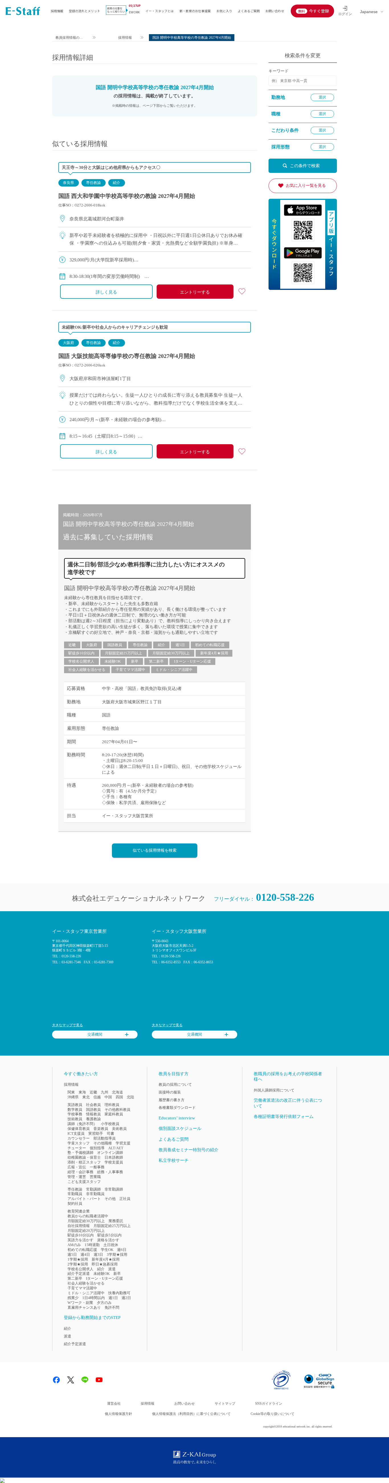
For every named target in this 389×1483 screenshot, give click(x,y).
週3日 (98, 1254)
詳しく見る (106, 292)
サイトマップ (225, 1404)
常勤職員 (74, 1194)
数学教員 (74, 1109)
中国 (108, 1097)
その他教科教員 (117, 1109)
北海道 (117, 1092)
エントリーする (195, 292)
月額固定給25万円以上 (123, 653)
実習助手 (95, 1133)
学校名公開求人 (81, 661)
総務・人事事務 (110, 1172)
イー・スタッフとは (160, 11)
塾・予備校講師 (80, 1152)
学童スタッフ (78, 1143)
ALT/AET (115, 1148)
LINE (85, 1380)
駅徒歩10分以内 (81, 653)
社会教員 (93, 1105)
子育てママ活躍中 (130, 669)
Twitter (70, 1380)
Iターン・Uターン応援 (192, 661)
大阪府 (68, 343)
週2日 (126, 1298)
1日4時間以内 (93, 1298)
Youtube (99, 1380)
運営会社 (114, 1404)
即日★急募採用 (105, 1264)
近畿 (72, 645)
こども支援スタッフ (84, 1181)
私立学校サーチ (174, 1160)
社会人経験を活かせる (86, 669)
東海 (82, 1092)
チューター (76, 1148)
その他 (110, 1199)
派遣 (112, 1269)
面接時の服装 (170, 1092)
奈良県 (68, 183)
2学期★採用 (77, 1264)
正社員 (124, 1199)
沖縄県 (73, 1097)
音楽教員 (100, 1128)
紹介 (116, 183)
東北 (86, 1097)
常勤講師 (93, 1189)
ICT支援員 (76, 1133)
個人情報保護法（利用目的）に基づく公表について (191, 1414)
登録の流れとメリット (84, 11)
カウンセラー (78, 1138)
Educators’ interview (177, 1118)
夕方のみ (104, 1302)
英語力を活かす (80, 1240)
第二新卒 (156, 661)
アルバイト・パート (84, 1199)
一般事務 (97, 1167)
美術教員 (119, 1128)
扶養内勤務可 (119, 1293)
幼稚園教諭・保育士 (84, 1157)
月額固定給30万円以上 (171, 653)
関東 (71, 1092)
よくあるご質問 (249, 11)
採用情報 (57, 11)
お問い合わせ (274, 11)
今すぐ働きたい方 (81, 1074)
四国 (119, 1097)
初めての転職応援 (210, 645)
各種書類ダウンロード (177, 1107)
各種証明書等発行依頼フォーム (284, 1116)
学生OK (107, 1250)
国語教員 (114, 645)
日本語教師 (114, 1157)
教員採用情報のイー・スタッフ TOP (69, 38)
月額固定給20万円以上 (86, 1230)
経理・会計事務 (80, 1172)
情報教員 (93, 1114)
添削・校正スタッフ (84, 1162)
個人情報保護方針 (118, 1414)
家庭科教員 (114, 1114)
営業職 (95, 1177)
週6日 (121, 1250)
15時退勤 (92, 1245)
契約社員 (74, 1203)
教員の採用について (175, 1084)
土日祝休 (110, 1245)
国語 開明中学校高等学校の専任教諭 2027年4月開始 (129, 588)
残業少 (73, 1298)
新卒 (134, 661)
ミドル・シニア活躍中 (174, 669)
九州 (104, 1092)
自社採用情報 (78, 1226)
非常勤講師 (114, 1189)
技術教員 (74, 1119)
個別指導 (97, 1148)
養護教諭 (93, 1119)
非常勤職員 (95, 1194)
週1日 (113, 1298)
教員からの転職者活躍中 (87, 1216)
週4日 (85, 1254)
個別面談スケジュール (180, 1128)
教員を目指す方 (174, 1074)
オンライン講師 (110, 1152)
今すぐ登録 (319, 11)
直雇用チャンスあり (84, 1307)
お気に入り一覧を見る (306, 185)
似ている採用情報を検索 (155, 850)
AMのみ (74, 1245)
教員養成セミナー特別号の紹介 (188, 1150)
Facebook (56, 1380)
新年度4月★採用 (214, 653)
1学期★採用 (77, 1259)
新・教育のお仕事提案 (195, 11)
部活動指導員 (104, 1138)
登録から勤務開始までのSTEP (92, 1317)
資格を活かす (108, 1240)
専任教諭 (93, 183)
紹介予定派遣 (78, 1273)
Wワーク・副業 (80, 1302)
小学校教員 (110, 1124)
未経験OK (113, 661)
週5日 (180, 645)
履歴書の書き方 (172, 1100)
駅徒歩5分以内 (109, 1235)
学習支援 (123, 1143)
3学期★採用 (117, 1254)
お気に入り (224, 11)
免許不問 (112, 1307)
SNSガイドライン (268, 1404)
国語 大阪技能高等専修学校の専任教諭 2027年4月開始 (126, 356)
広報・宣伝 (76, 1167)
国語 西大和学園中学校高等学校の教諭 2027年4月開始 (126, 196)
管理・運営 (76, 1177)
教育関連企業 (78, 1211)
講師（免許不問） (82, 1124)
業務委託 (115, 1221)
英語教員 (74, 1105)
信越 (97, 1097)
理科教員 (112, 1105)
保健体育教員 (78, 1128)
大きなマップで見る (67, 1025)
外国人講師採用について (274, 1090)
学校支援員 (114, 1162)
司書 (110, 1133)
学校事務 (74, 1114)
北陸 (130, 1097)
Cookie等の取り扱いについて (272, 1414)
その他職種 (102, 1143)
